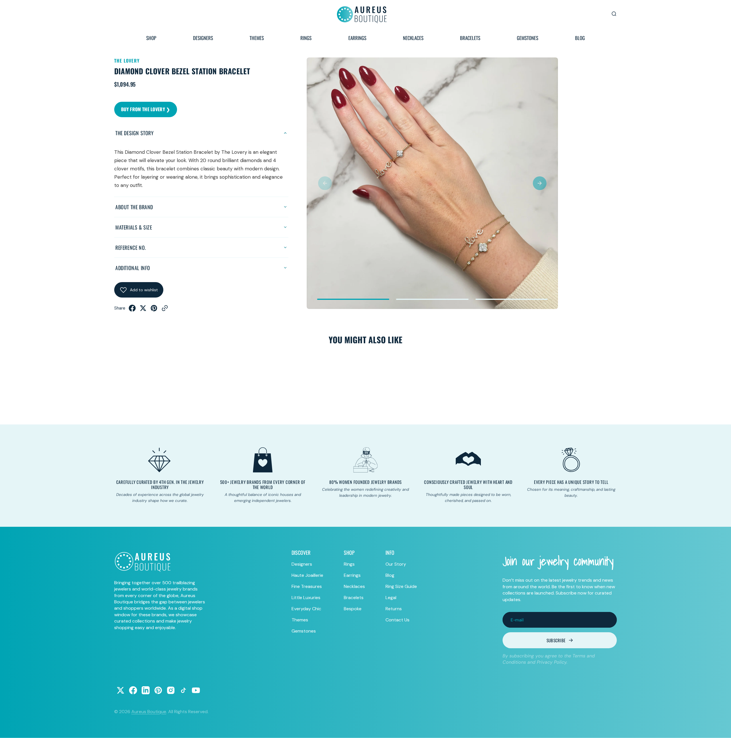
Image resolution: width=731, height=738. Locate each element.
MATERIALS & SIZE (133, 227)
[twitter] (143, 309)
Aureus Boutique (148, 712)
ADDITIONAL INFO (132, 268)
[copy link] (164, 309)
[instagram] (170, 690)
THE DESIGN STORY (134, 133)
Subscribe (556, 640)
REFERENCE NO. (130, 247)
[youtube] (196, 690)
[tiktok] (183, 690)
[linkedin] (145, 690)
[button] (325, 183)
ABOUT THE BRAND (134, 207)
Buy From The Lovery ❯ (145, 109)
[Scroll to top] (721, 728)
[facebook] (132, 309)
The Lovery (127, 60)
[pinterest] (153, 309)
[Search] (614, 14)
